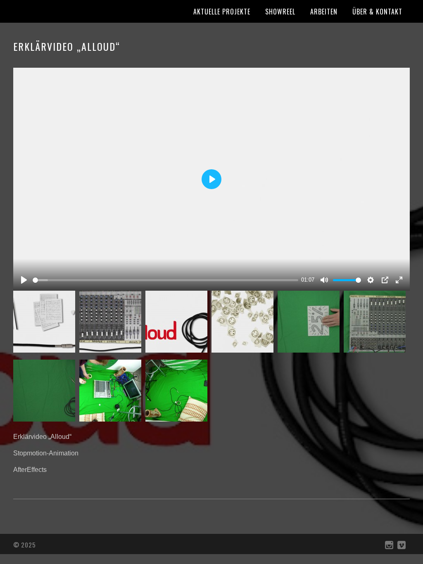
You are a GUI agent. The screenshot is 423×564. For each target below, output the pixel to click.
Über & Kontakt (377, 12)
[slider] (165, 280)
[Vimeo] (401, 546)
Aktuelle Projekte (221, 12)
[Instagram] (389, 546)
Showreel (280, 12)
